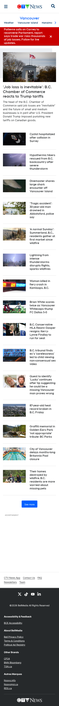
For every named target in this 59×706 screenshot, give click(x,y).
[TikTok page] (26, 594)
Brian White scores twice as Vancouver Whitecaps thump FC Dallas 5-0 (42, 307)
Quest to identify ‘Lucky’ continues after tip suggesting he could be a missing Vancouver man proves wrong (42, 385)
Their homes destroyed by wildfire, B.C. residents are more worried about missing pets (42, 480)
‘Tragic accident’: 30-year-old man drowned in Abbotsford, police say (42, 210)
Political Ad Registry (14, 644)
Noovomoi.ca (11, 684)
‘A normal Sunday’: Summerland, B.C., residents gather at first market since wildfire (42, 236)
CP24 (7, 658)
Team (22, 582)
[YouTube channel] (33, 594)
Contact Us (29, 577)
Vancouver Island (28, 22)
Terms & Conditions (14, 640)
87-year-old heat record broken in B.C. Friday (40, 409)
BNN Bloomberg (12, 662)
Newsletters (10, 582)
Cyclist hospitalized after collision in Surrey (42, 138)
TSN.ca (8, 666)
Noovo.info (10, 680)
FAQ (40, 577)
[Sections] (6, 6)
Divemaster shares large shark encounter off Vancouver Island (42, 186)
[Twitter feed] (20, 594)
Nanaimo (47, 22)
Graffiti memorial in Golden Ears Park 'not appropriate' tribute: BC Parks (42, 431)
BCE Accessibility (13, 623)
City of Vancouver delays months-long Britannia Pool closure (42, 454)
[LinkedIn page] (39, 594)
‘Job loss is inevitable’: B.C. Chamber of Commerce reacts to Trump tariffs (27, 91)
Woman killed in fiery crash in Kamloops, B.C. (40, 284)
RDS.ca (8, 688)
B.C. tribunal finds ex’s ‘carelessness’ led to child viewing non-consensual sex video (43, 357)
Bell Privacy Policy (13, 636)
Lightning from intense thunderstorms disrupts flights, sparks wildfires (40, 262)
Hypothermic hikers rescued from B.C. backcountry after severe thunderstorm (42, 162)
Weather (9, 22)
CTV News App (12, 577)
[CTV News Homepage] (29, 7)
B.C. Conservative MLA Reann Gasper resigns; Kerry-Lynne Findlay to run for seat (43, 331)
